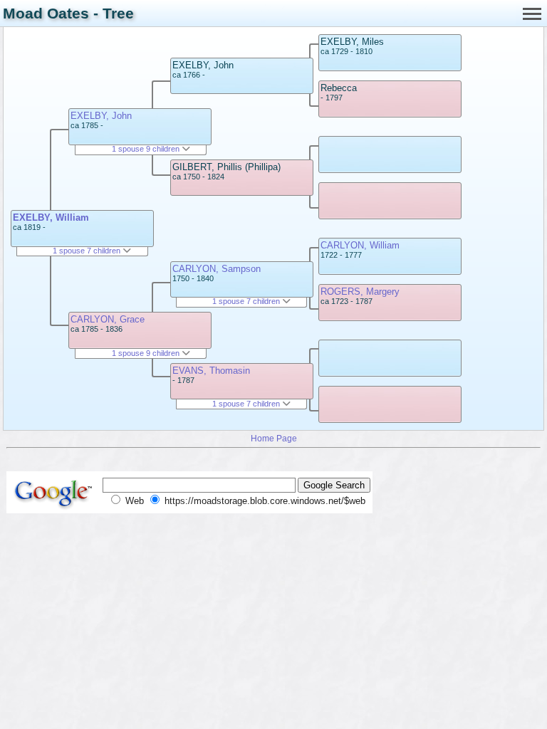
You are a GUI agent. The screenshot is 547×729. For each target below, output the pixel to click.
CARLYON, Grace (108, 319)
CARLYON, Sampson (216, 268)
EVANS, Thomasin (211, 370)
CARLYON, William (360, 245)
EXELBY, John (101, 115)
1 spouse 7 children (88, 250)
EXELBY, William (51, 217)
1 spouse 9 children (147, 149)
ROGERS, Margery (360, 291)
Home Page (274, 438)
